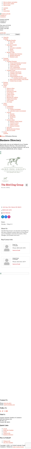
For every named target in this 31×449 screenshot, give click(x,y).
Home (3, 136)
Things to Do (6, 433)
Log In (5, 428)
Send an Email (16, 250)
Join (4, 32)
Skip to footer (6, 5)
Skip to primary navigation (10, 2)
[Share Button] (26, 185)
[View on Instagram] (9, 218)
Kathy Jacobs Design (18, 447)
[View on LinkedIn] (2, 218)
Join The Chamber (8, 442)
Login (1, 32)
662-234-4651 (7, 403)
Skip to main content (8, 3)
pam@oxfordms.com (9, 404)
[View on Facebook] (5, 218)
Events (5, 431)
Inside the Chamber (8, 430)
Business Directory (8, 434)
